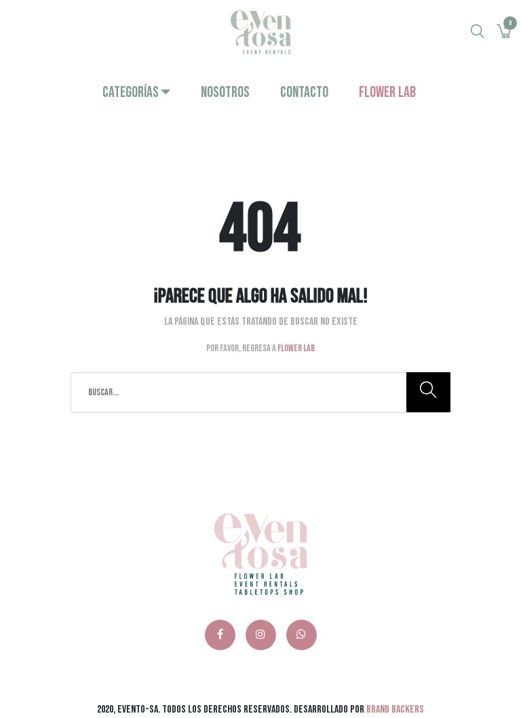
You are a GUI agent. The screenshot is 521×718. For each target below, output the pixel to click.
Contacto (304, 92)
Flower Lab (387, 92)
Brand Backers (395, 709)
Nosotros (225, 92)
